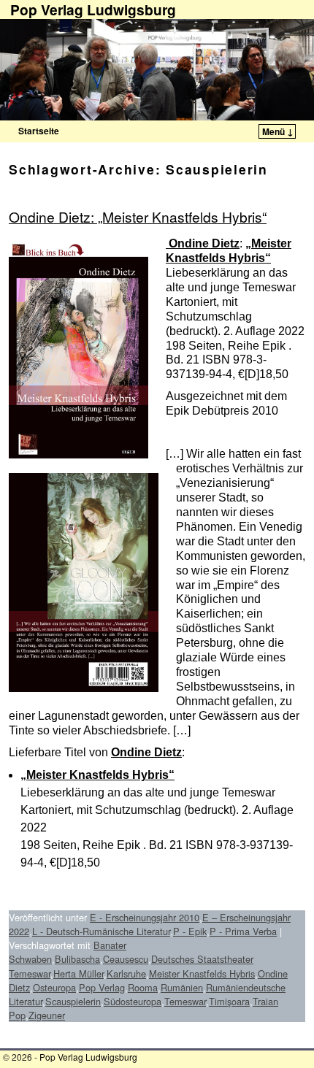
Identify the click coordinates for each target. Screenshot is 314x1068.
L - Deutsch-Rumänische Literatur (101, 931)
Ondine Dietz (203, 243)
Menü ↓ (278, 131)
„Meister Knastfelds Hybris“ (97, 775)
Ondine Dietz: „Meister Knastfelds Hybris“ (138, 216)
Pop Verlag (102, 987)
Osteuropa (54, 987)
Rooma (143, 987)
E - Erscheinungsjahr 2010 (144, 917)
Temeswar (185, 1001)
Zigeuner (46, 1015)
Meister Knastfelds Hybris (202, 973)
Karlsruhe (126, 973)
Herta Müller (78, 973)
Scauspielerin (73, 1001)
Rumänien (182, 987)
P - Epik (190, 931)
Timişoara (229, 1001)
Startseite (38, 130)
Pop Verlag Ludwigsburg (88, 1056)
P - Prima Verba (243, 931)
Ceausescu (125, 959)
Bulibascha (77, 959)
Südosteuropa (132, 1001)
